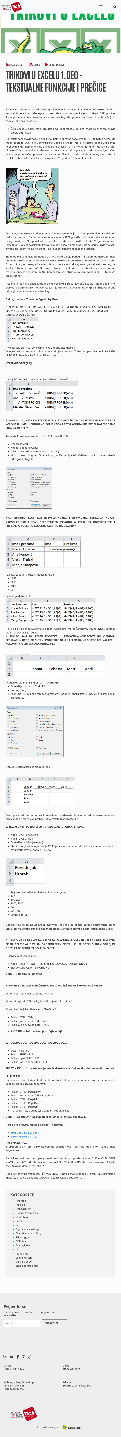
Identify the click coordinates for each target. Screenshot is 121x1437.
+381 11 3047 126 (13, 1368)
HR (17, 1269)
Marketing (21, 1217)
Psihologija (22, 1237)
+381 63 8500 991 (13, 1388)
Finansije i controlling (28, 1233)
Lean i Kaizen (23, 1257)
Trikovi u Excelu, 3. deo (24, 1136)
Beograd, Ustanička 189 (76, 1385)
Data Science (23, 1261)
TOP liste (20, 1241)
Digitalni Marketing (27, 1229)
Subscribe (52, 1323)
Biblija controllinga (26, 1265)
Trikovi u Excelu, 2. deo (24, 1132)
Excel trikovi (56, 64)
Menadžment (23, 1208)
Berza (19, 1221)
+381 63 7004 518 (14, 1385)
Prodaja (20, 1204)
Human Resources (26, 1213)
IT (16, 1249)
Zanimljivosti (23, 1245)
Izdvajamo (21, 1253)
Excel (37, 64)
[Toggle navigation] (100, 7)
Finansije (20, 1200)
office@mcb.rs (71, 1368)
